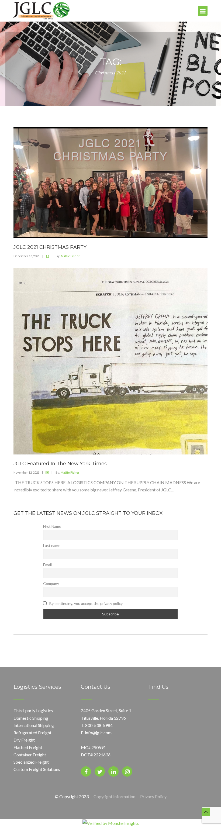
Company (51, 583)
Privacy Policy (153, 796)
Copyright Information (114, 796)
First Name (52, 526)
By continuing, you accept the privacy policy (86, 603)
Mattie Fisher (70, 256)
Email (47, 564)
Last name (51, 545)
